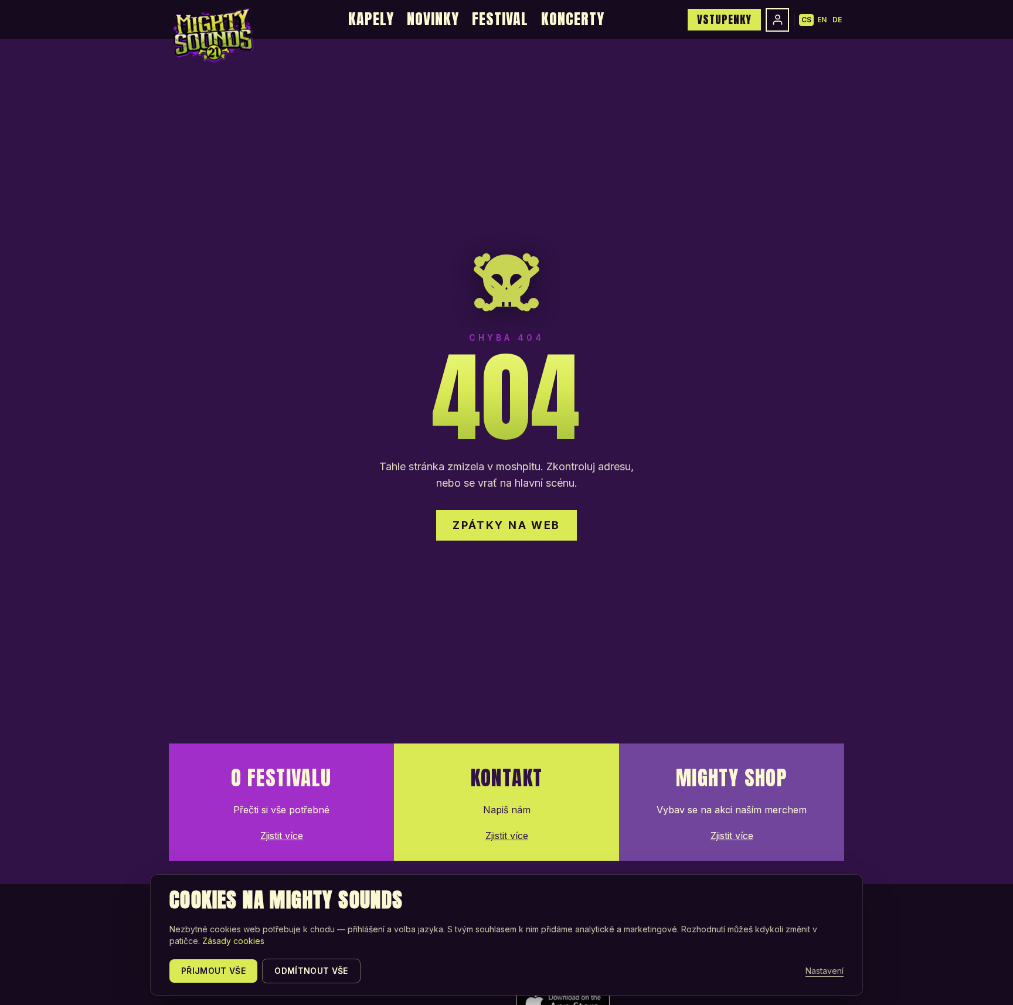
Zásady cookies (233, 941)
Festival (500, 18)
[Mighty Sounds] (212, 35)
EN (822, 19)
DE (837, 19)
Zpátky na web (506, 525)
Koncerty (572, 18)
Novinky (433, 18)
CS (806, 19)
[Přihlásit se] (777, 20)
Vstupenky (724, 19)
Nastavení (824, 971)
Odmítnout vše (311, 971)
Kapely (371, 18)
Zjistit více (281, 835)
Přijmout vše (213, 971)
